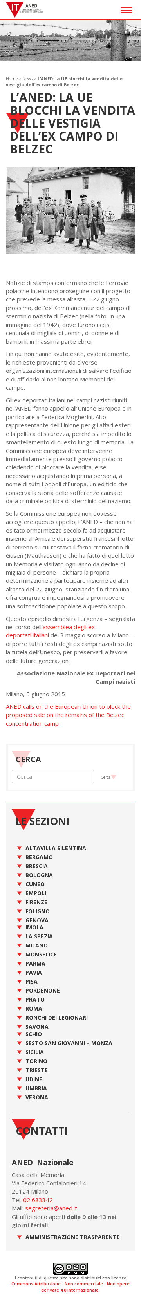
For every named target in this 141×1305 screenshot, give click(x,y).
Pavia (33, 972)
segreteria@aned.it (51, 1208)
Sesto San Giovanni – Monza (68, 1043)
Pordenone (42, 990)
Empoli (35, 893)
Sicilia (34, 1052)
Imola (34, 927)
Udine (33, 1079)
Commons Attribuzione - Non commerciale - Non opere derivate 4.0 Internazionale (70, 1287)
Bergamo (39, 857)
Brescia (36, 866)
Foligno (37, 911)
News (28, 79)
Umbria (36, 1088)
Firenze (36, 902)
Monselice (41, 954)
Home (12, 79)
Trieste (36, 1070)
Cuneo (35, 884)
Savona (37, 1026)
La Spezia (39, 936)
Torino (36, 1061)
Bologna (39, 875)
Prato (35, 999)
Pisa (31, 981)
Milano (36, 945)
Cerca (105, 777)
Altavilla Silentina (55, 848)
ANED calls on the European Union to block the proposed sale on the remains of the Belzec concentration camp (68, 715)
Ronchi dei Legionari (56, 1017)
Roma (33, 1008)
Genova (37, 920)
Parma (35, 963)
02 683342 (38, 1200)
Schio (33, 1034)
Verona (36, 1097)
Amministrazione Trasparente (72, 1237)
